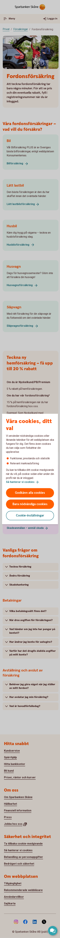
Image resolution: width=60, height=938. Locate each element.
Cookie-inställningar (30, 515)
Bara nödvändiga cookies (30, 504)
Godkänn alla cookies (30, 493)
